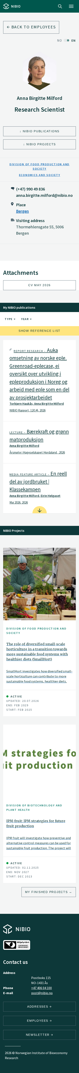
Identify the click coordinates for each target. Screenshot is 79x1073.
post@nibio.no (42, 993)
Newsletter (38, 1034)
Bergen (22, 211)
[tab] (39, 380)
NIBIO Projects (41, 144)
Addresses (38, 1006)
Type (9, 319)
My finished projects (46, 892)
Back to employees (33, 26)
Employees (38, 1020)
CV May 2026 (39, 285)
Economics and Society (39, 175)
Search (60, 6)
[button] (39, 380)
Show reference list (39, 330)
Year (25, 319)
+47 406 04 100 (41, 988)
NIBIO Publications (41, 131)
